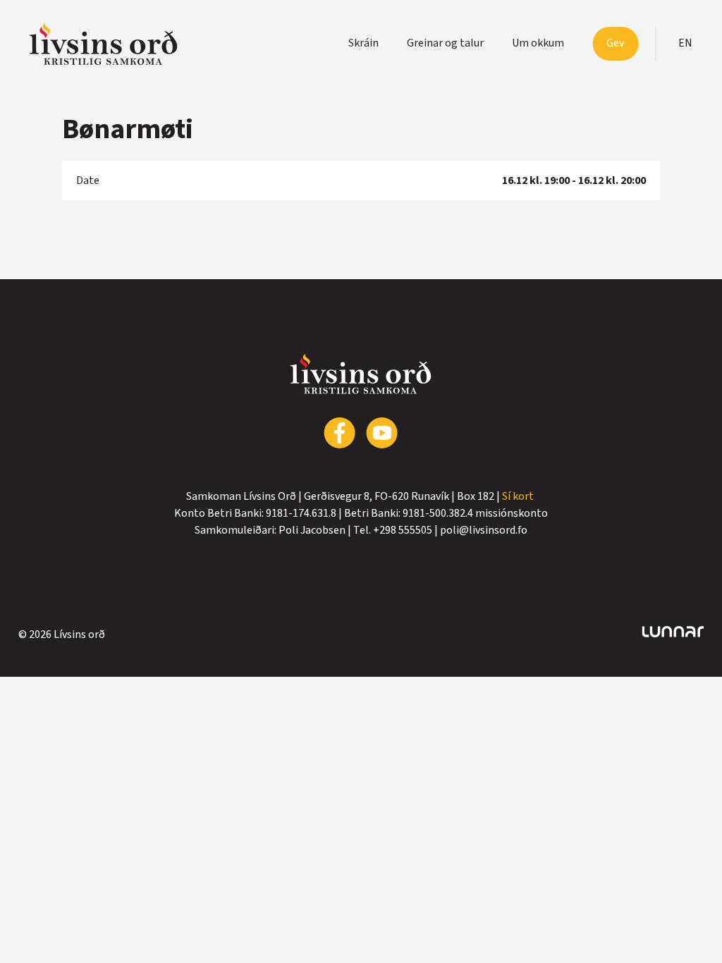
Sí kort (519, 496)
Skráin (363, 43)
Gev (615, 43)
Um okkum (538, 43)
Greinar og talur (445, 43)
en (685, 43)
